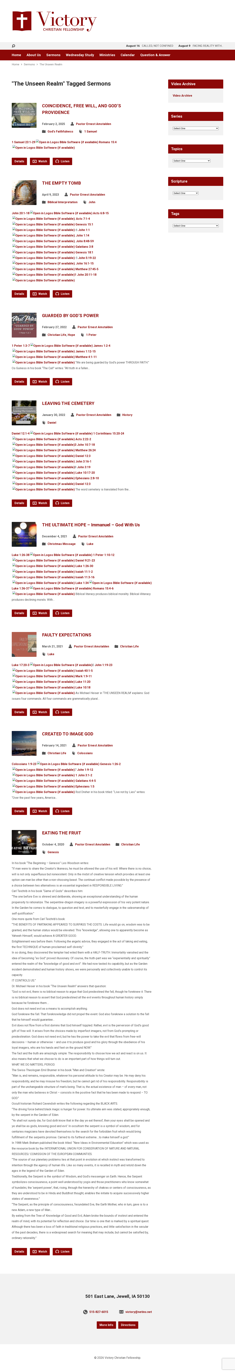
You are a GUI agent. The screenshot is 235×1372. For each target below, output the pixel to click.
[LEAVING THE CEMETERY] (24, 422)
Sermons (53, 55)
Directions (128, 1325)
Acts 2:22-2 (83, 439)
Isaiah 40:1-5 (84, 670)
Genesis (53, 852)
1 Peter (91, 335)
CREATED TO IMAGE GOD (67, 734)
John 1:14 (82, 235)
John (91, 202)
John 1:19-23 (103, 665)
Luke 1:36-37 (20, 588)
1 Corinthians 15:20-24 (108, 433)
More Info (106, 1325)
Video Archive (182, 95)
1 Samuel (90, 131)
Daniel (52, 422)
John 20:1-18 (20, 213)
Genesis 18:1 (84, 252)
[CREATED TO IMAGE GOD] (24, 753)
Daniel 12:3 (83, 456)
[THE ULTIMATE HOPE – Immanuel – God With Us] (24, 543)
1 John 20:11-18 (85, 274)
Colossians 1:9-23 (24, 764)
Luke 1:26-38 (20, 555)
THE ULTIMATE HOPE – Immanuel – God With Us (91, 524)
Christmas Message (62, 544)
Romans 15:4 (108, 142)
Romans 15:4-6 (103, 588)
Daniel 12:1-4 (21, 433)
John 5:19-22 (87, 258)
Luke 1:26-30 (84, 566)
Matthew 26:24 (85, 450)
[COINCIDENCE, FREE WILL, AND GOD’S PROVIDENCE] (24, 124)
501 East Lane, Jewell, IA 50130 (117, 1296)
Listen (64, 161)
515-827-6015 (98, 1312)
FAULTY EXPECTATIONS (66, 635)
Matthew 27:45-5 (86, 269)
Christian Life (57, 335)
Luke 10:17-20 (85, 472)
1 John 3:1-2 (83, 775)
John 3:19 (83, 467)
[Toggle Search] (13, 46)
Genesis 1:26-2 (110, 764)
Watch (42, 161)
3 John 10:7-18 (85, 444)
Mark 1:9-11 (83, 676)
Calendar (128, 55)
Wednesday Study (80, 55)
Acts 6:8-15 (101, 213)
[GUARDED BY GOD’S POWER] (24, 334)
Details (19, 161)
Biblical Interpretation (62, 202)
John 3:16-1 (83, 461)
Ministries (107, 55)
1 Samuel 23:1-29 (23, 142)
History (127, 415)
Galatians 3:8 (84, 246)
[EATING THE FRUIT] (24, 852)
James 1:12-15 (85, 351)
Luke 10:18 (82, 687)
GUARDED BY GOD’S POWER (70, 315)
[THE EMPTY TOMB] (24, 202)
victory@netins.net (138, 1312)
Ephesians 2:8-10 (87, 478)
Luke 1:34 (82, 583)
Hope (71, 335)
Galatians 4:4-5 (85, 781)
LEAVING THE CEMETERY (68, 403)
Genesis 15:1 (84, 224)
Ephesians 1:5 (84, 786)
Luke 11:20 (82, 682)
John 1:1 (84, 230)
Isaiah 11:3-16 (84, 577)
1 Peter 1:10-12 (103, 555)
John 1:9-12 (85, 769)
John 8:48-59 (85, 241)
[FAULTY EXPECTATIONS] (24, 654)
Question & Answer (155, 55)
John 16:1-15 (85, 263)
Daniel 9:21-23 (85, 560)
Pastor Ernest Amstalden (93, 124)
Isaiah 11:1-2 (84, 571)
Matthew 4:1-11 (86, 357)
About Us (34, 55)
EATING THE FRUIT (61, 833)
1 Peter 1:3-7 (21, 345)
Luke (90, 544)
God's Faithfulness (60, 131)
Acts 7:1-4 (83, 218)
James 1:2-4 (101, 345)
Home (16, 55)
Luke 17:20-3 (20, 665)
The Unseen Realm (50, 64)
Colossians (85, 753)
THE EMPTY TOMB (61, 183)
